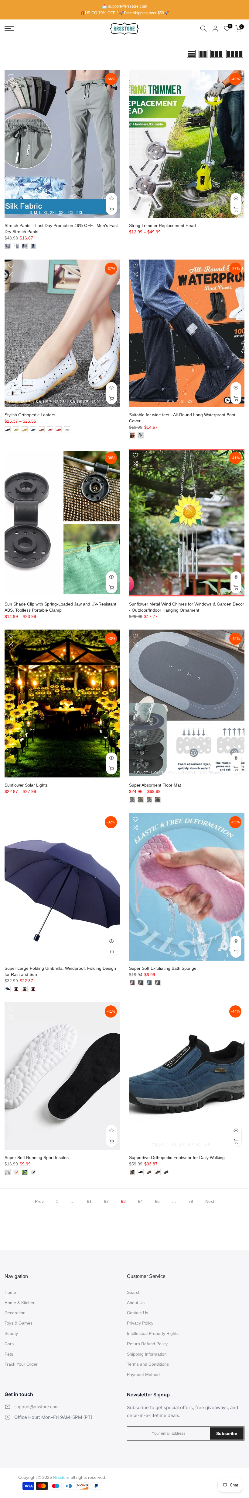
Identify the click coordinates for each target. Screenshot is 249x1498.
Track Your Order (21, 1364)
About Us (136, 1302)
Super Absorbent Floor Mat (155, 785)
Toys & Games (18, 1323)
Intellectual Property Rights (153, 1333)
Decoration (15, 1312)
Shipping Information (147, 1354)
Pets (9, 1354)
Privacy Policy (140, 1323)
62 (106, 1201)
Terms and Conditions (148, 1364)
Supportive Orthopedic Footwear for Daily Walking (177, 1157)
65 (157, 1201)
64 (140, 1201)
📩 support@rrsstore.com (124, 6)
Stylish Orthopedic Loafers (30, 414)
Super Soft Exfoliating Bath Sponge (162, 968)
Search (134, 1292)
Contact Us (137, 1312)
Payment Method (143, 1374)
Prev (39, 1201)
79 (190, 1201)
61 (89, 1201)
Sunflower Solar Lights (26, 785)
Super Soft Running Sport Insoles (37, 1157)
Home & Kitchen (20, 1302)
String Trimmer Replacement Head (162, 225)
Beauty (11, 1333)
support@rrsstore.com (36, 1406)
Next (209, 1201)
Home (10, 1292)
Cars (9, 1343)
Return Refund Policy (147, 1343)
